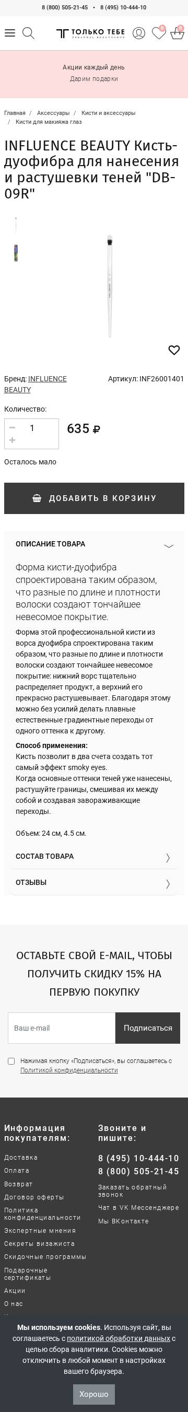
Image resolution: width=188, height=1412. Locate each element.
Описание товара (50, 544)
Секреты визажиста (39, 1243)
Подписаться (148, 1028)
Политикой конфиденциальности (69, 1070)
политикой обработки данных (118, 1338)
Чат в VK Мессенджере (139, 1207)
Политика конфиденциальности (42, 1214)
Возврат (18, 1184)
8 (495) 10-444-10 (123, 7)
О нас (14, 1304)
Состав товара (45, 856)
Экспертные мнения (40, 1230)
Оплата (17, 1170)
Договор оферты (34, 1197)
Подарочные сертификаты (28, 1274)
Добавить (101, 498)
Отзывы (31, 882)
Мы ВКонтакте (123, 1221)
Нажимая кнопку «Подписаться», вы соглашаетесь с (96, 1065)
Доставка (21, 1157)
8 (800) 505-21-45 (65, 7)
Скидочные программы (45, 1257)
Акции (15, 1290)
